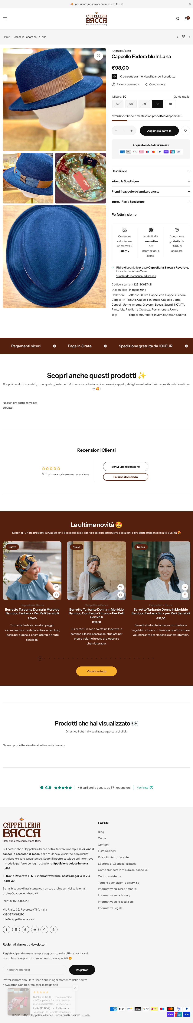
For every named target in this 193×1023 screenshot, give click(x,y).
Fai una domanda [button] (125, 477)
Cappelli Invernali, (149, 299)
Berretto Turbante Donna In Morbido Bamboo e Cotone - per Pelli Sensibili (160, 611)
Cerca (102, 838)
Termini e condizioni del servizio (118, 882)
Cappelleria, (157, 295)
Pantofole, (119, 309)
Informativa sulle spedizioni (116, 901)
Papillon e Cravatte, (139, 309)
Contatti (103, 844)
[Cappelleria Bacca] (96, 19)
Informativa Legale (110, 908)
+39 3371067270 (13, 914)
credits (86, 1015)
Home (6, 37)
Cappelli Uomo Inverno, (127, 304)
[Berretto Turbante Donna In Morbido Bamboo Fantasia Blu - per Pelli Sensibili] (96, 570)
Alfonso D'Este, (139, 295)
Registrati (82, 970)
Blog (101, 832)
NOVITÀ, (179, 304)
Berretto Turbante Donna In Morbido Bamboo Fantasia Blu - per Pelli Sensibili (96, 611)
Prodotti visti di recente (113, 857)
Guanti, (169, 304)
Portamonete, (161, 309)
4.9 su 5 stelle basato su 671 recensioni (104, 787)
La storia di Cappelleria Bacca (117, 863)
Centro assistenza (109, 876)
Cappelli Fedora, (175, 295)
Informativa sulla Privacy (114, 895)
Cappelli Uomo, (171, 299)
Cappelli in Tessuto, (124, 299)
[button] (40, 658)
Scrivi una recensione (125, 466)
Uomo (174, 309)
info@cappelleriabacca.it (19, 919)
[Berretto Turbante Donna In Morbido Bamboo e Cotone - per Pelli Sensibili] (161, 570)
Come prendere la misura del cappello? (123, 870)
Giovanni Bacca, (153, 304)
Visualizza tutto (96, 671)
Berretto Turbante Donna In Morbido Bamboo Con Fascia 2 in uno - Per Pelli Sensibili (32, 613)
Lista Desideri (107, 851)
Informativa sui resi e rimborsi (117, 889)
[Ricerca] (178, 19)
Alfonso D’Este (121, 50)
